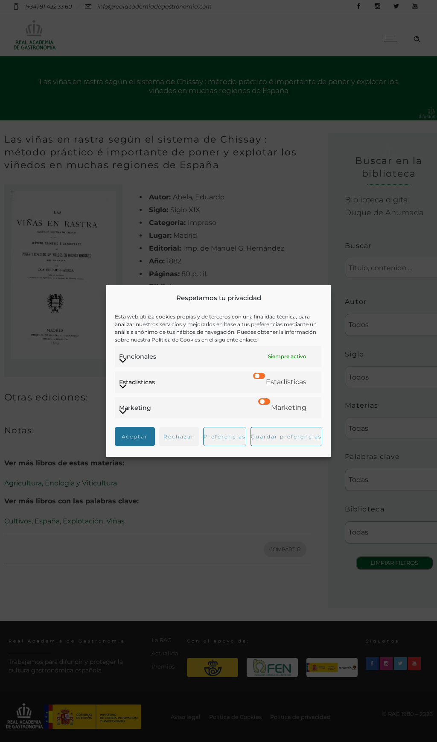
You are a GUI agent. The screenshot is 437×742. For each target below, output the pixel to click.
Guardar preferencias (286, 436)
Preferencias (225, 436)
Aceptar (135, 436)
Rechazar (178, 436)
